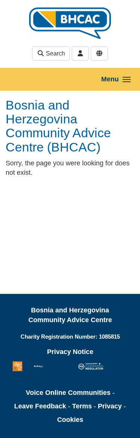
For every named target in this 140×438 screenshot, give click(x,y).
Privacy (110, 406)
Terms (82, 406)
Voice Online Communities (68, 392)
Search (54, 53)
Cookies (70, 419)
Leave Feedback (40, 406)
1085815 (109, 336)
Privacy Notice (70, 352)
